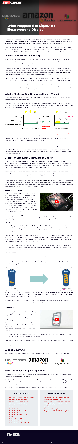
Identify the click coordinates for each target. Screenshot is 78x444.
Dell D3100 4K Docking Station (52, 409)
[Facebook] (8, 435)
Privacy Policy (49, 442)
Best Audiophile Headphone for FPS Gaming (21, 397)
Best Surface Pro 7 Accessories (18, 411)
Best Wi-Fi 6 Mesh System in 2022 (18, 405)
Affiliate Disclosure (62, 442)
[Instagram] (14, 435)
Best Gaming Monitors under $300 (18, 401)
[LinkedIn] (16, 435)
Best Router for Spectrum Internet (19, 422)
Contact (54, 442)
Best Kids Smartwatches (16, 419)
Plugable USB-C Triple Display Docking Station (57, 401)
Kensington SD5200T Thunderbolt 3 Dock (55, 403)
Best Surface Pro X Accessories (18, 413)
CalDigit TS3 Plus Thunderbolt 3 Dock (54, 405)
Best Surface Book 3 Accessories (18, 415)
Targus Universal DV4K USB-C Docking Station (57, 411)
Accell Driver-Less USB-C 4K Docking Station (56, 397)
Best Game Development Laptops (18, 407)
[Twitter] (11, 435)
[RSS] (19, 435)
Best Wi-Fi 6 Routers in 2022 (17, 403)
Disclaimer (69, 442)
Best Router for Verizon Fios (17, 420)
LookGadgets (12, 442)
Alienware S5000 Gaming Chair (53, 399)
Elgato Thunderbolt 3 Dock (51, 407)
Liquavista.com (46, 380)
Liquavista (74, 442)
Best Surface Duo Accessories (17, 409)
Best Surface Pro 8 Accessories (18, 399)
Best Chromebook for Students (18, 417)
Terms (43, 442)
